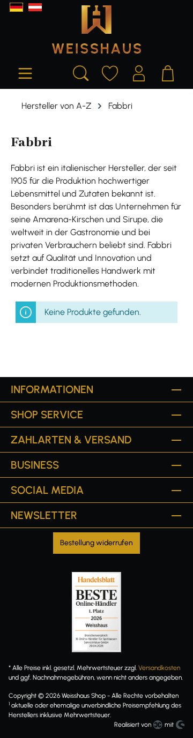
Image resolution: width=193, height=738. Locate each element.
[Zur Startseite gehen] (96, 29)
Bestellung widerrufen (96, 542)
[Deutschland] (16, 7)
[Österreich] (35, 7)
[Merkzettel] (109, 72)
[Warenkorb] (167, 72)
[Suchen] (80, 72)
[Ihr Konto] (138, 72)
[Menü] (25, 72)
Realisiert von (132, 724)
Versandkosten (159, 668)
